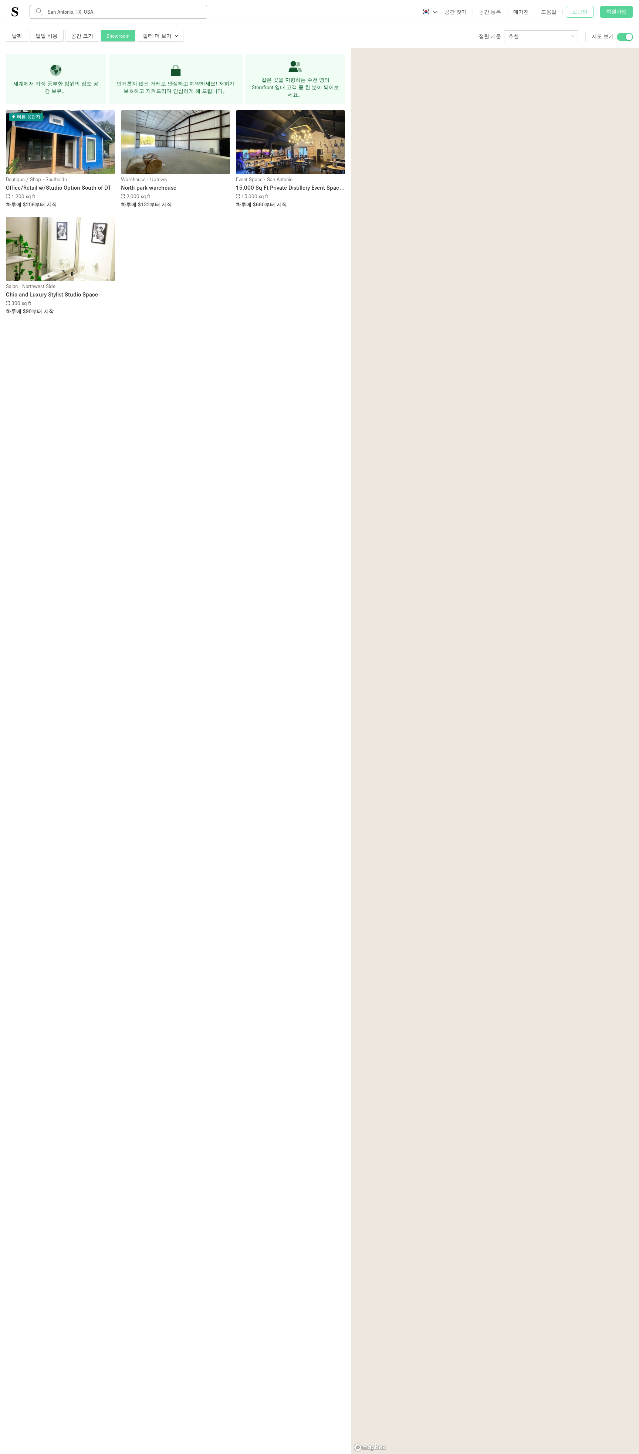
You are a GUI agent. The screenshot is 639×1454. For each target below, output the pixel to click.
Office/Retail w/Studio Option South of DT (58, 187)
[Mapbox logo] (370, 1447)
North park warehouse (148, 187)
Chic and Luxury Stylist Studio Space (52, 294)
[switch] (625, 37)
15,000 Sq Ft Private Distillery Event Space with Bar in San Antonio (289, 188)
